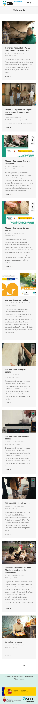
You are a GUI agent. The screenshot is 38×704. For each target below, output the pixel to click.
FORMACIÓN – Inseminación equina (17, 437)
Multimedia (8, 53)
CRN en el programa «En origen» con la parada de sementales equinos (18, 112)
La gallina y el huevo (13, 642)
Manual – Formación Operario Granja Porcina (17, 162)
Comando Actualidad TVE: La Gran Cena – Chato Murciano (17, 49)
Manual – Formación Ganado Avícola (17, 229)
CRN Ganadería (9, 117)
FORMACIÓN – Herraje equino (17, 503)
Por (18, 53)
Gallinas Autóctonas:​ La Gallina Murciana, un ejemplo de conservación (18, 570)
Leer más (8, 76)
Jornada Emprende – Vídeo (16, 300)
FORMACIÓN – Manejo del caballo (16, 370)
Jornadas (8, 303)
